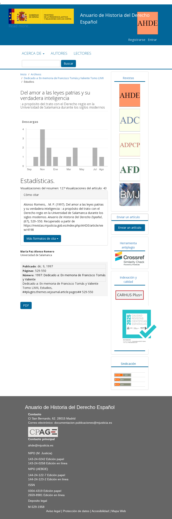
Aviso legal (53, 511)
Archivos (36, 74)
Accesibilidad (100, 511)
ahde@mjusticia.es (40, 445)
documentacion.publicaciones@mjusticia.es (83, 422)
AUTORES (59, 53)
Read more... (41, 9)
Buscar (68, 63)
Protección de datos (76, 511)
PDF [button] (26, 305)
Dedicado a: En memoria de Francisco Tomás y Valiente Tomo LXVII (64, 78)
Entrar (152, 39)
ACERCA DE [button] (32, 53)
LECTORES (82, 53)
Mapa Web (118, 511)
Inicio (23, 74)
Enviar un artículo (129, 228)
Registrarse (136, 39)
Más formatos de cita (41, 238)
